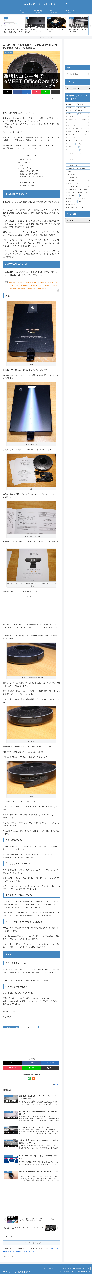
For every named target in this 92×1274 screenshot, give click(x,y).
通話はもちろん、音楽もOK (29, 171)
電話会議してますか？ (25, 159)
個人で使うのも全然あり (28, 185)
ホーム (45, 1268)
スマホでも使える (25, 168)
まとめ (20, 180)
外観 (21, 165)
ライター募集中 (77, 1268)
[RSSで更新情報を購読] (33, 1078)
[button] (13, 22)
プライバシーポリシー (64, 1268)
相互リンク (86, 1268)
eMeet (36, 1027)
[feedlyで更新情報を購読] (29, 1078)
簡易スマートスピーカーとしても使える (33, 177)
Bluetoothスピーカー (27, 1027)
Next (91, 26)
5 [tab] (51, 38)
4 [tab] (49, 38)
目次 (29, 155)
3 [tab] (46, 38)
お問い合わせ (52, 1268)
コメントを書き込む (31, 1243)
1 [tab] (41, 38)
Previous (1, 26)
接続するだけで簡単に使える (29, 174)
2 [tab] (43, 38)
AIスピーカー (8, 1027)
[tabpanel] (13, 25)
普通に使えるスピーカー (28, 182)
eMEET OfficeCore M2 (25, 162)
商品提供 (16, 1027)
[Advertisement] (31, 104)
